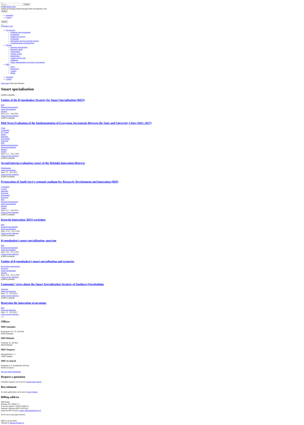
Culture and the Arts (18, 58)
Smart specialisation (8, 109)
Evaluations (14, 34)
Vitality (3, 152)
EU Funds (5, 132)
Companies (5, 130)
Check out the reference (10, 116)
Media (12, 73)
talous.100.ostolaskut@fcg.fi (30, 411)
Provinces (4, 197)
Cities (3, 128)
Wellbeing (14, 60)
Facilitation (14, 39)
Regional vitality (16, 49)
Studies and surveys (17, 37)
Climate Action (16, 54)
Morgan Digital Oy (17, 423)
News (12, 67)
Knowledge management (10, 266)
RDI (2, 105)
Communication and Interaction (22, 43)
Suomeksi (9, 15)
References (14, 69)
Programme (5, 195)
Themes (9, 45)
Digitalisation (6, 168)
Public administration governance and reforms (27, 62)
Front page (5, 83)
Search (5, 11)
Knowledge (5, 139)
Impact (3, 134)
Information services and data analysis (24, 41)
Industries (4, 137)
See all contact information (11, 372)
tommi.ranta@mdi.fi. (34, 382)
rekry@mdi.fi (32, 392)
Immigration (15, 56)
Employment (15, 52)
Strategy (4, 111)
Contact (9, 17)
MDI (7, 64)
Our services (10, 30)
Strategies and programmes (20, 32)
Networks (4, 141)
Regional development (18, 47)
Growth (4, 189)
